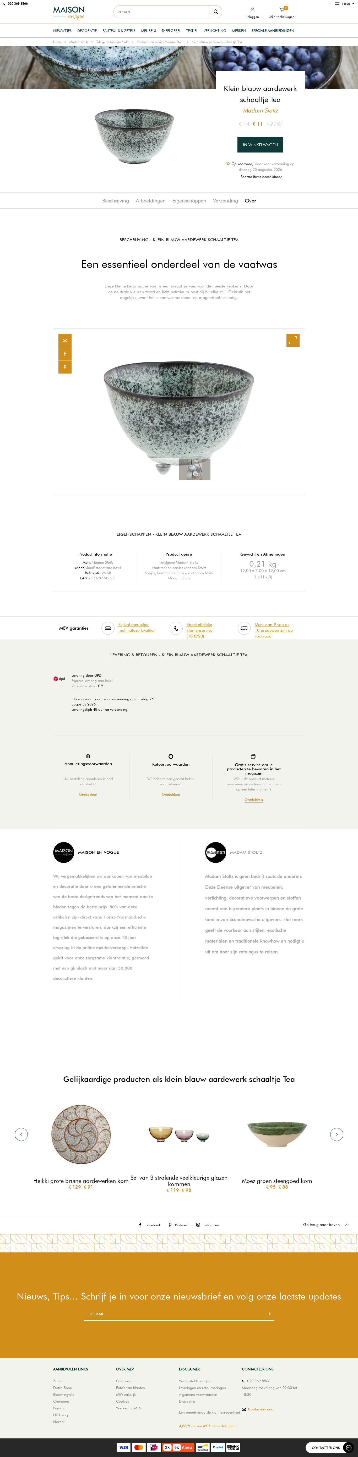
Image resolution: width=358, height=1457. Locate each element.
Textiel (192, 31)
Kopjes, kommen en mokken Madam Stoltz (179, 573)
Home (57, 42)
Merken (239, 31)
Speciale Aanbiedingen (273, 31)
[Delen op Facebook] (65, 353)
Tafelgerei (171, 31)
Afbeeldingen (151, 200)
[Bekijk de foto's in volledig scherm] (293, 340)
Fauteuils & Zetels (118, 31)
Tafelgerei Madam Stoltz (112, 42)
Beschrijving (115, 200)
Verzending (225, 200)
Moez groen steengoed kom (277, 1181)
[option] (179, 411)
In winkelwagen (260, 144)
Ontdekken (88, 795)
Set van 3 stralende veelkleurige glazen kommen (179, 1180)
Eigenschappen (189, 200)
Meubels (148, 31)
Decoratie (87, 31)
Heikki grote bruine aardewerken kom (81, 1181)
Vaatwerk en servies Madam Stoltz (160, 42)
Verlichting (215, 31)
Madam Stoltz (78, 42)
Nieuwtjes (62, 31)
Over (250, 200)
